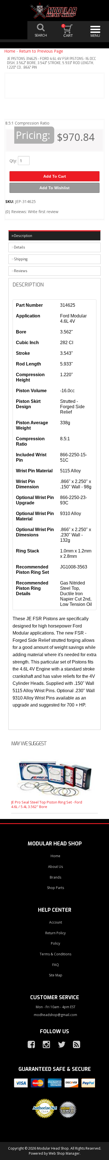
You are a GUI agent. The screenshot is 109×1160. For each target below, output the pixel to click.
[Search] (41, 30)
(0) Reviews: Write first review (31, 211)
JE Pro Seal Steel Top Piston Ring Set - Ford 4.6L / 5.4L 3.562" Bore (46, 804)
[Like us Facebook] (29, 1045)
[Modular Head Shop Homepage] (54, 11)
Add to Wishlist (54, 188)
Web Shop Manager (64, 1153)
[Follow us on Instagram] (44, 1045)
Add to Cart (54, 176)
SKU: (10, 201)
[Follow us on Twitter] (59, 1045)
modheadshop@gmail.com (55, 1014)
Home (9, 51)
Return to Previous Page (41, 51)
